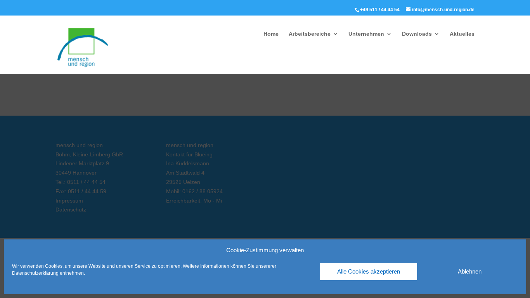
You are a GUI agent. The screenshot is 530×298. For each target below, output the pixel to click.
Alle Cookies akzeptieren (368, 271)
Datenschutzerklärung (35, 273)
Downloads (417, 34)
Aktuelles (462, 34)
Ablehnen (470, 271)
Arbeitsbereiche (310, 34)
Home (271, 34)
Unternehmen (366, 34)
